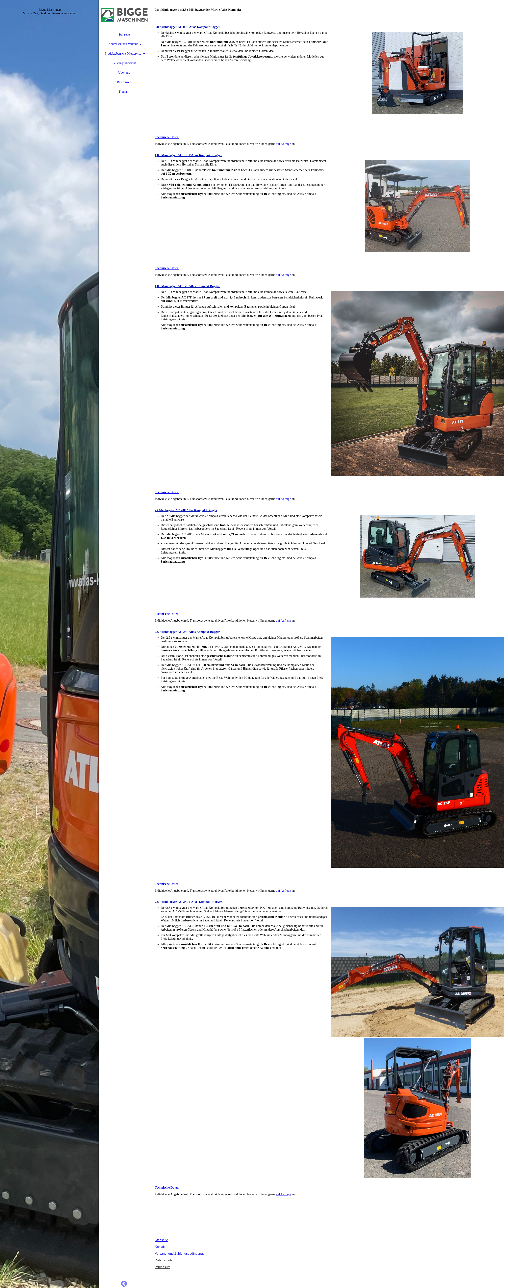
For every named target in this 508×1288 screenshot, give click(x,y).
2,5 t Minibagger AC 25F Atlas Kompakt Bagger (187, 631)
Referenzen (124, 82)
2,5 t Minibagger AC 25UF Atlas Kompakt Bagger (188, 901)
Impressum (162, 1267)
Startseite (124, 34)
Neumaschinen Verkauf (123, 44)
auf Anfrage (283, 143)
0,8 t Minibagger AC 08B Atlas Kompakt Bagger (187, 27)
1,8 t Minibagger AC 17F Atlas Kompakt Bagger (187, 286)
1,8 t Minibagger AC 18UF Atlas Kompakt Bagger (188, 155)
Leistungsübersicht (124, 63)
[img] (49, 644)
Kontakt (124, 91)
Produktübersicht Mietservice (123, 53)
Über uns (124, 72)
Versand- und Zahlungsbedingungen (180, 1253)
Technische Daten (167, 137)
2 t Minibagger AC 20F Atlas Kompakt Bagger (186, 510)
